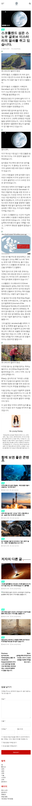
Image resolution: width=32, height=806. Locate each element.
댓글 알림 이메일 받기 (10, 742)
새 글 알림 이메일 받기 (10, 746)
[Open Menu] (2, 3)
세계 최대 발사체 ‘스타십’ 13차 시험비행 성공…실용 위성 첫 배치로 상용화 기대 (15, 514)
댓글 (3, 699)
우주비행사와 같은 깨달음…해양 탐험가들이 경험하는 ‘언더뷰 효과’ (15, 486)
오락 (2, 779)
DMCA (3, 794)
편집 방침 (4, 796)
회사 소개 (4, 790)
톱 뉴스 (3, 767)
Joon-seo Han (14, 490)
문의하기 (4, 782)
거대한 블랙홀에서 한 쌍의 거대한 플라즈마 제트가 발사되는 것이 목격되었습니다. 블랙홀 (15, 584)
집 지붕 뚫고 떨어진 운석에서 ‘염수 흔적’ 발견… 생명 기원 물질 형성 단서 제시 (15, 542)
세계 (2, 769)
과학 (3, 29)
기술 (2, 775)
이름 (3, 721)
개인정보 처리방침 (7, 799)
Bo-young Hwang (15, 48)
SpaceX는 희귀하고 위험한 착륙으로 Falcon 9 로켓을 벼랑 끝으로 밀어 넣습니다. (15, 640)
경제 (3, 609)
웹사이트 (20, 729)
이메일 (4, 729)
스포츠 (3, 777)
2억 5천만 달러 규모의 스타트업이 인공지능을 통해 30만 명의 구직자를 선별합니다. (15, 612)
